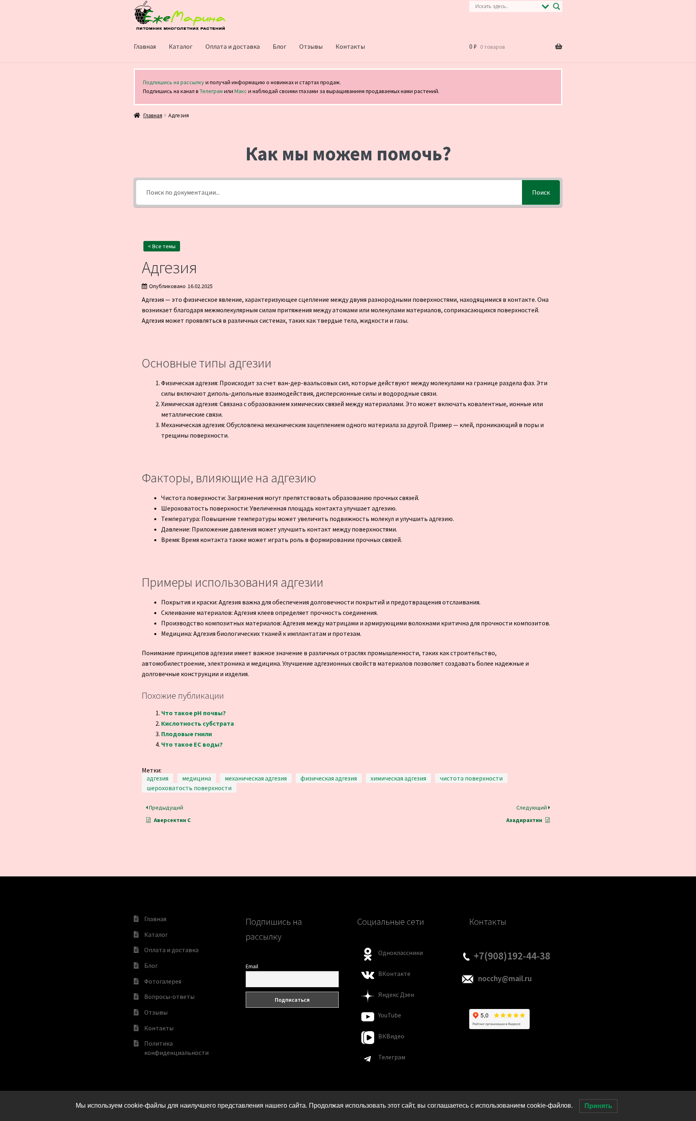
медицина (196, 778)
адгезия (157, 778)
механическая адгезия (256, 778)
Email (252, 966)
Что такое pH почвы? (193, 713)
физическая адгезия (328, 778)
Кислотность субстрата (197, 723)
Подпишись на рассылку (173, 82)
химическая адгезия (398, 778)
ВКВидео (391, 1036)
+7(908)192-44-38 (512, 955)
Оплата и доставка (232, 46)
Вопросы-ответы (169, 996)
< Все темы (162, 246)
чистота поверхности (471, 778)
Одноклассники (400, 953)
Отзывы (311, 46)
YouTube (389, 1015)
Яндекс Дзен (396, 994)
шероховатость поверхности (189, 788)
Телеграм (211, 91)
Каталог (181, 46)
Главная (145, 46)
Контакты (350, 46)
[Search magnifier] (556, 6)
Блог (279, 46)
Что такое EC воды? (192, 744)
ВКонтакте (394, 973)
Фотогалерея (162, 981)
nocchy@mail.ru (505, 978)
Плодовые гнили (186, 734)
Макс (240, 91)
